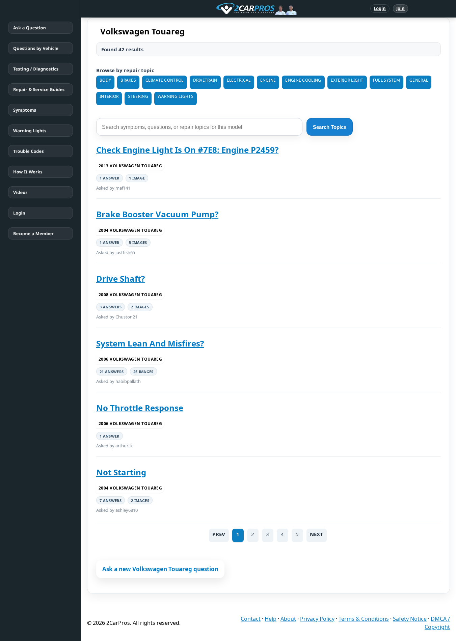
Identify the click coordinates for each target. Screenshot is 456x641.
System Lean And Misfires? (150, 343)
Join (400, 8)
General (418, 80)
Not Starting (121, 472)
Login (380, 8)
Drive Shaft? (120, 278)
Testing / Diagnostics (35, 69)
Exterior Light (347, 80)
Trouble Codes (28, 151)
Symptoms (24, 110)
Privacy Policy (317, 618)
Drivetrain (205, 80)
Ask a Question (29, 28)
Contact (251, 618)
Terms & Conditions (364, 618)
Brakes (128, 80)
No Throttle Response (139, 407)
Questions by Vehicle (35, 48)
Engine (268, 80)
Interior (109, 96)
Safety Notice (410, 618)
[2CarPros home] (221, 9)
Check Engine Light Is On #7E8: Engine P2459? (187, 149)
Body (105, 80)
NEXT (316, 534)
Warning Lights (29, 131)
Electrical (239, 80)
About (288, 618)
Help (270, 618)
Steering (138, 96)
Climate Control (164, 80)
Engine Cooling (303, 80)
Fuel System (386, 80)
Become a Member (33, 233)
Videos (20, 192)
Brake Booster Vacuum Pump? (157, 214)
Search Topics (329, 127)
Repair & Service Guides (38, 89)
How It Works (28, 172)
